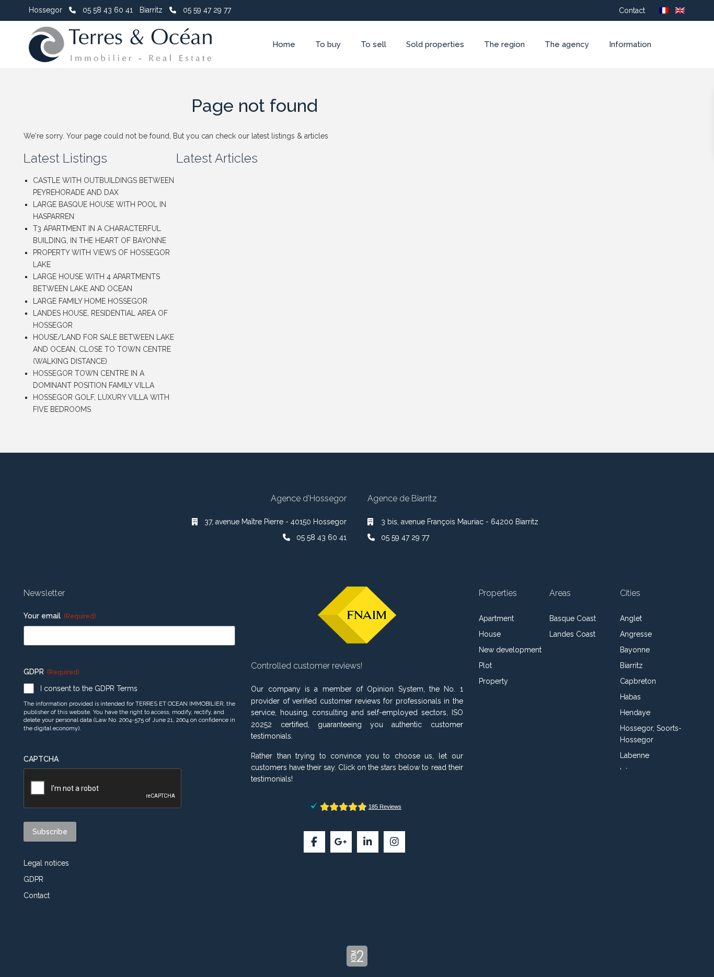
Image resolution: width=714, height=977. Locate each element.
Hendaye (635, 712)
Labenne (634, 755)
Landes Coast (572, 634)
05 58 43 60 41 (108, 10)
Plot (485, 665)
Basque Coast (572, 618)
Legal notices (46, 863)
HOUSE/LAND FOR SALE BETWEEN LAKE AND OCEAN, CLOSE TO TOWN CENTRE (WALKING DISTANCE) (103, 349)
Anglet (631, 618)
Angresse (636, 634)
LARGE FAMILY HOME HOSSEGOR (90, 301)
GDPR (33, 879)
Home (283, 44)
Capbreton (638, 681)
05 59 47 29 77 (207, 10)
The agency (567, 44)
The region (504, 44)
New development (510, 650)
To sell (373, 44)
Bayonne (635, 650)
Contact (632, 10)
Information (630, 44)
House (490, 634)
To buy (328, 44)
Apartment (496, 618)
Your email (60, 616)
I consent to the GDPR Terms (88, 688)
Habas (630, 697)
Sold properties (435, 44)
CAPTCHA (41, 759)
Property (493, 681)
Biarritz (631, 665)
